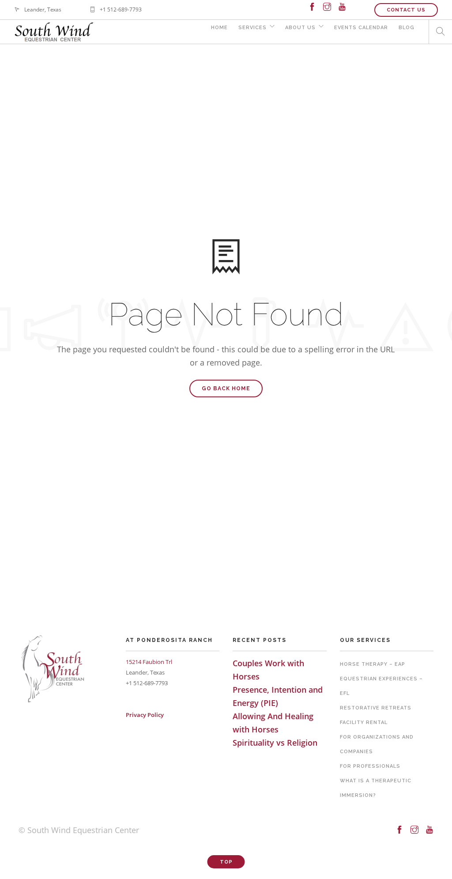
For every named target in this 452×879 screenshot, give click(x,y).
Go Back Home (226, 388)
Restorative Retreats (375, 708)
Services (252, 27)
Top (226, 862)
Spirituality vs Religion (275, 742)
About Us (300, 27)
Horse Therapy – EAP (372, 664)
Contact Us (406, 10)
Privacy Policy (145, 715)
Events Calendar (361, 27)
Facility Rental (364, 722)
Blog (406, 27)
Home (219, 27)
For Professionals (370, 766)
